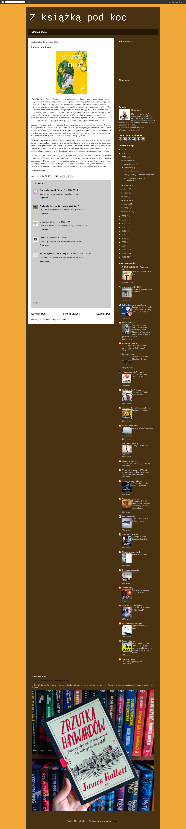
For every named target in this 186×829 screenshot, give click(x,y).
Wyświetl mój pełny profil (129, 130)
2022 (124, 216)
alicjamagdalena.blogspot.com (136, 408)
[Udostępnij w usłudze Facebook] (69, 176)
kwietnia (128, 200)
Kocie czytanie (128, 323)
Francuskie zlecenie (140, 410)
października (130, 164)
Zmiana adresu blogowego (142, 428)
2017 (124, 235)
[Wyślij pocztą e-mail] (61, 176)
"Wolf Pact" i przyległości (132, 662)
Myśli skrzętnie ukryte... (133, 623)
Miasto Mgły (127, 588)
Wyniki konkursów (139, 554)
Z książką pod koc (78, 18)
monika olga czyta (130, 426)
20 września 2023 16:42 (56, 238)
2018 (124, 231)
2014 (124, 246)
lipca (126, 189)
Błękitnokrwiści (129, 659)
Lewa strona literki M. (132, 287)
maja (126, 196)
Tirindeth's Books (130, 534)
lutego (127, 208)
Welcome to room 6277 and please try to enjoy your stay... (136, 471)
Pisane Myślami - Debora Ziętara (54, 253)
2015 (124, 242)
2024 (124, 153)
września (128, 168)
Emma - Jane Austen (133, 171)
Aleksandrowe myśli (131, 552)
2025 (124, 150)
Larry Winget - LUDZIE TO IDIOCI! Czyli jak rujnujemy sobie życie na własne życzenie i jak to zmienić (142, 648)
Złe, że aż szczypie (130, 570)
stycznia (128, 211)
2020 (124, 223)
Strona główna (39, 32)
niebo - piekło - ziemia (132, 481)
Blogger (115, 821)
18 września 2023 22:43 (68, 206)
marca (127, 204)
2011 (124, 257)
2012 (124, 253)
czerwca (128, 193)
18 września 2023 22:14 (67, 190)
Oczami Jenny (128, 641)
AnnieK (137, 110)
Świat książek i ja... (130, 354)
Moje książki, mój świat (132, 605)
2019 (124, 227)
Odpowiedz (44, 197)
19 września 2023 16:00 (60, 222)
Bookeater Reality (130, 443)
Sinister (135, 572)
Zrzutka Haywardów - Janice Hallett (50, 680)
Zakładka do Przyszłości (133, 390)
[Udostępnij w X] (66, 176)
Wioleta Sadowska (48, 206)
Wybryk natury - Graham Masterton (139, 175)
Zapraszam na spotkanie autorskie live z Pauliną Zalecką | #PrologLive (142, 309)
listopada (128, 160)
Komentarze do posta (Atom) (54, 319)
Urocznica (44, 222)
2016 (124, 238)
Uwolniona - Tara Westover (132, 474)
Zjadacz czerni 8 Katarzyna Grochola (136, 463)
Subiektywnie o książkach (134, 305)
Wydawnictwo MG (38, 171)
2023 (124, 157)
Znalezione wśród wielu (133, 372)
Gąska (42, 238)
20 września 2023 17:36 (80, 253)
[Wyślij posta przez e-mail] (56, 176)
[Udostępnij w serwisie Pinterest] (71, 176)
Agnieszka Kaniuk (48, 190)
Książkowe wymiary (131, 499)
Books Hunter (128, 516)
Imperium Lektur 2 (130, 343)
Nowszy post (38, 313)
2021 (124, 220)
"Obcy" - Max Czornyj (140, 446)
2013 (124, 250)
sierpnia (128, 185)
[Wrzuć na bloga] (63, 176)
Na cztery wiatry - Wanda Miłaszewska (134, 179)
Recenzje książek (130, 461)
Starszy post (103, 313)
